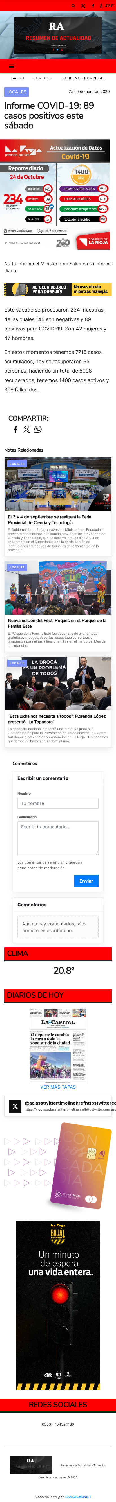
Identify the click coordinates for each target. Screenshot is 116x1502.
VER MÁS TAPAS (58, 1087)
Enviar (86, 881)
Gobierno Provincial (83, 78)
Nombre (24, 793)
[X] (83, 5)
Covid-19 (42, 78)
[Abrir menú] (12, 66)
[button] (73, 5)
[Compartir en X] (27, 429)
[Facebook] (93, 5)
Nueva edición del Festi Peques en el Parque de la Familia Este (57, 623)
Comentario (27, 817)
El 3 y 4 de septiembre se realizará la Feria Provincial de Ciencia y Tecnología (49, 520)
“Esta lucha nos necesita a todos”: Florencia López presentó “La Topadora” (57, 719)
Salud (18, 78)
